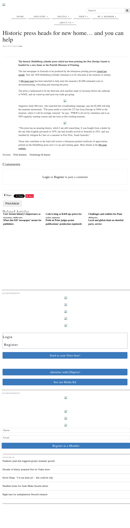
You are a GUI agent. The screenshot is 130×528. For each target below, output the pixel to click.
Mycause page (27, 81)
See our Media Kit (65, 382)
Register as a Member (65, 446)
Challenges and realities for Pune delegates (105, 216)
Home (20, 16)
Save (31, 196)
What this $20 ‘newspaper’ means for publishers (22, 222)
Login (46, 177)
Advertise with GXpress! (65, 372)
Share (8, 195)
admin (20, 46)
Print (82, 16)
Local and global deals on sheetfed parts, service (105, 222)
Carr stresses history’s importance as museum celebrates (21, 216)
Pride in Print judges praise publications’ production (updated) (64, 222)
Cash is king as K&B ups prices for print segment (64, 216)
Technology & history (39, 154)
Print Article (12, 203)
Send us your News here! (65, 355)
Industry (40, 16)
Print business (20, 154)
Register (59, 177)
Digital (62, 16)
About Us (65, 22)
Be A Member (106, 16)
